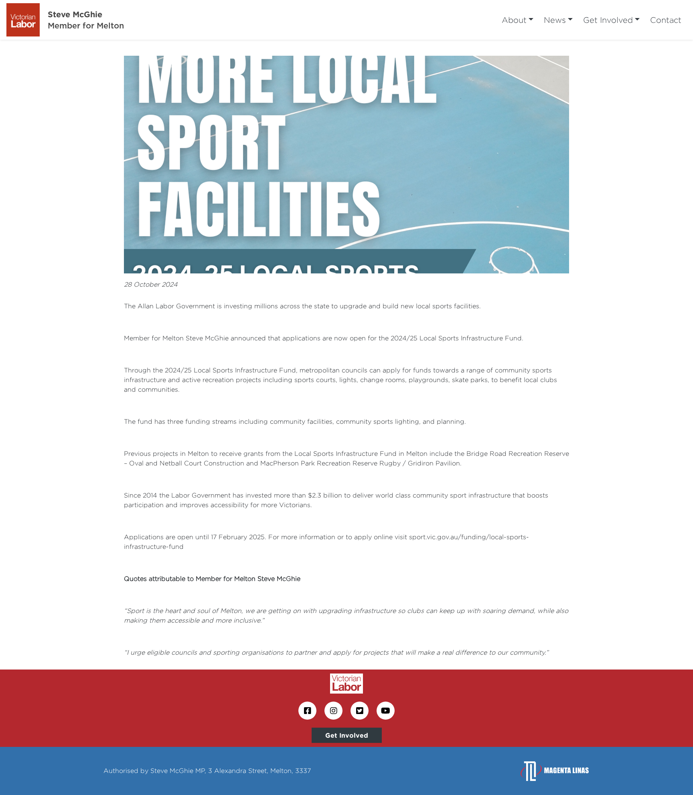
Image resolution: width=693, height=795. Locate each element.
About (514, 20)
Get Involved (608, 20)
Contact (665, 20)
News (555, 20)
